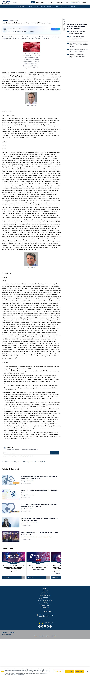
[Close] (87, 671)
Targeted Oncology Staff (28, 481)
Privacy (45, 602)
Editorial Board (45, 605)
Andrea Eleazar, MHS (28, 509)
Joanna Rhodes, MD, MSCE (45, 537)
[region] (45, 671)
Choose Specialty (21, 6)
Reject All (70, 671)
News (47, 636)
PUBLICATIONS (59, 2)
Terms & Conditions (45, 604)
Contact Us (45, 592)
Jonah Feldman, (26, 523)
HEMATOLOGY (5, 461)
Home (35, 636)
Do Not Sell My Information (45, 600)
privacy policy (30, 456)
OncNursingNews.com (45, 599)
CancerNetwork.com (45, 595)
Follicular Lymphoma (28, 461)
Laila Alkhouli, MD (35, 523)
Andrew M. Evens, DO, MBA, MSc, (30, 537)
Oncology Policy (50, 6)
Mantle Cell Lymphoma (16, 461)
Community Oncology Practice (40, 6)
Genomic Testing (65, 6)
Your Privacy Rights (45, 607)
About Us (45, 588)
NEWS (37, 2)
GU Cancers (72, 6)
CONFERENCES (44, 2)
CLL (60, 6)
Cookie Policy (21, 674)
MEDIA (52, 2)
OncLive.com (45, 597)
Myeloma (56, 6)
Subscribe (54, 453)
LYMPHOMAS (38, 461)
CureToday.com (45, 594)
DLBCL (43, 461)
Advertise (45, 590)
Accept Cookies (79, 671)
